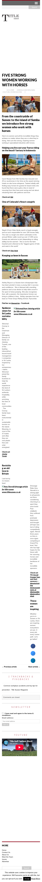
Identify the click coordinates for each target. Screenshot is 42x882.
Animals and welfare (26, 90)
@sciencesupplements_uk (35, 589)
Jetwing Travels (4, 455)
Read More (35, 879)
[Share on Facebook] (33, 648)
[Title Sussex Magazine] (21, 18)
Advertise (5, 861)
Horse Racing (16, 92)
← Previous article (9, 667)
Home (4, 850)
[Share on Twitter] (33, 655)
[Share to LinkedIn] (33, 662)
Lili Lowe (10, 90)
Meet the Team (7, 857)
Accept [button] (27, 879)
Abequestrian (15, 303)
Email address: (8, 718)
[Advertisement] (21, 48)
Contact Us (6, 852)
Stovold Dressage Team (35, 576)
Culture (6, 92)
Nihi (11, 197)
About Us (5, 855)
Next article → (34, 667)
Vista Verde (14, 251)
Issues (4, 859)
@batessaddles (34, 592)
